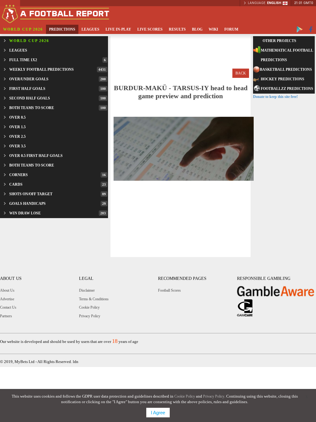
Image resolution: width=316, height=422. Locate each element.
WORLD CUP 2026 (23, 29)
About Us (7, 290)
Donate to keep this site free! (275, 97)
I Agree (158, 412)
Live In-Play (118, 29)
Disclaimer (87, 290)
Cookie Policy (89, 307)
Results (177, 29)
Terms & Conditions (94, 299)
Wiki (213, 29)
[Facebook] (311, 29)
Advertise (7, 299)
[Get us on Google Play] (299, 29)
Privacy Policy (89, 316)
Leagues (90, 29)
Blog (197, 29)
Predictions (62, 29)
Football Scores (169, 290)
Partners (6, 316)
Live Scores (150, 29)
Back (240, 73)
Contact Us (8, 307)
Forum (231, 29)
